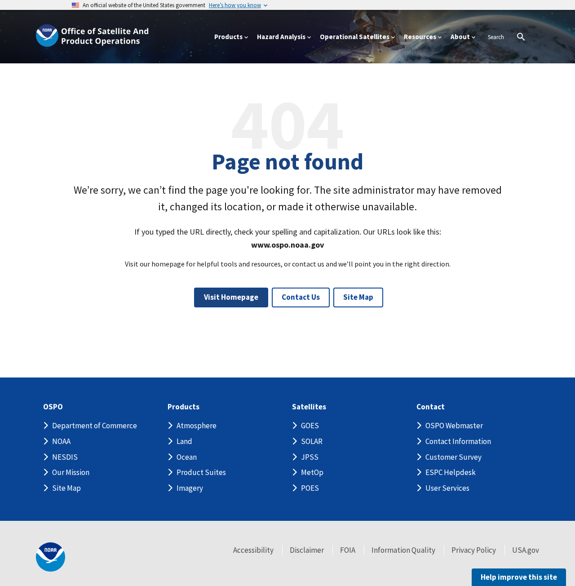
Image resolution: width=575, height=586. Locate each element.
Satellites (309, 407)
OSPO (53, 407)
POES (310, 488)
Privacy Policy (473, 550)
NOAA (61, 441)
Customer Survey (453, 457)
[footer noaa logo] (50, 557)
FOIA (347, 550)
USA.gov (525, 550)
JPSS (309, 457)
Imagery (190, 488)
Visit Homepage (231, 297)
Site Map (358, 297)
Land (184, 441)
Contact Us (301, 297)
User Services (447, 488)
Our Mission (70, 472)
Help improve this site (519, 577)
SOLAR (312, 441)
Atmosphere (197, 426)
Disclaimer (307, 550)
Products (183, 407)
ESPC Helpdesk (450, 472)
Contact (430, 407)
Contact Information (458, 441)
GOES (310, 426)
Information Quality (403, 550)
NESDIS (65, 457)
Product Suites (201, 472)
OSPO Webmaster (454, 426)
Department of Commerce (94, 426)
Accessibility (253, 550)
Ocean (187, 457)
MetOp (312, 472)
